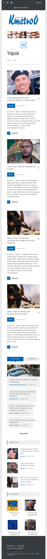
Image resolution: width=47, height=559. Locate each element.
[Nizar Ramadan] (32, 505)
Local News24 (13, 399)
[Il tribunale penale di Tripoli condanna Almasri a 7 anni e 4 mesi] (23, 82)
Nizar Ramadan (32, 513)
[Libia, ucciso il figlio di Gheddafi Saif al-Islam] (23, 151)
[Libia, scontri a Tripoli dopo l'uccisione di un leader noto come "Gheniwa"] (12, 482)
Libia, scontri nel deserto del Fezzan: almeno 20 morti (18, 313)
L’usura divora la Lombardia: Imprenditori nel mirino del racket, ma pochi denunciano (22, 394)
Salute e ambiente (14, 413)
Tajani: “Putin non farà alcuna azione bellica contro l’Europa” (22, 8)
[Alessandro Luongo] (14, 524)
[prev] (15, 450)
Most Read (15, 358)
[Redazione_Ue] (14, 505)
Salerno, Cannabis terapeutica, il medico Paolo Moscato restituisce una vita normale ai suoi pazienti (22, 408)
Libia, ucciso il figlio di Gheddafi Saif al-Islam (21, 168)
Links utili (20, 546)
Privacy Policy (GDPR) (15, 548)
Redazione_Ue (15, 513)
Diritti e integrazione (20, 384)
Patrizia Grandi (32, 532)
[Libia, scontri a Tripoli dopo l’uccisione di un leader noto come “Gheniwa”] (23, 223)
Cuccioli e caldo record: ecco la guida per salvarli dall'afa (22, 421)
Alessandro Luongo (14, 532)
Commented (31, 358)
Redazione (11, 546)
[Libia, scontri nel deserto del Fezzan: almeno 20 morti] (23, 296)
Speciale (11, 105)
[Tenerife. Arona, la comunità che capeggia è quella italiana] (23, 370)
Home (9, 60)
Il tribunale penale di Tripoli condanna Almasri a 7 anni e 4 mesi (21, 99)
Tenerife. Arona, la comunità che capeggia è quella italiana (23, 380)
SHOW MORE (23, 433)
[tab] (15, 360)
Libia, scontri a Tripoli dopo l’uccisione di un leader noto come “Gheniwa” (20, 240)
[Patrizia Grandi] (32, 524)
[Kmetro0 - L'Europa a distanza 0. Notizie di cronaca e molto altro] (23, 24)
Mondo (11, 174)
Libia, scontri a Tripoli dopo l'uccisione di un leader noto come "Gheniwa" (29, 479)
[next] (15, 485)
